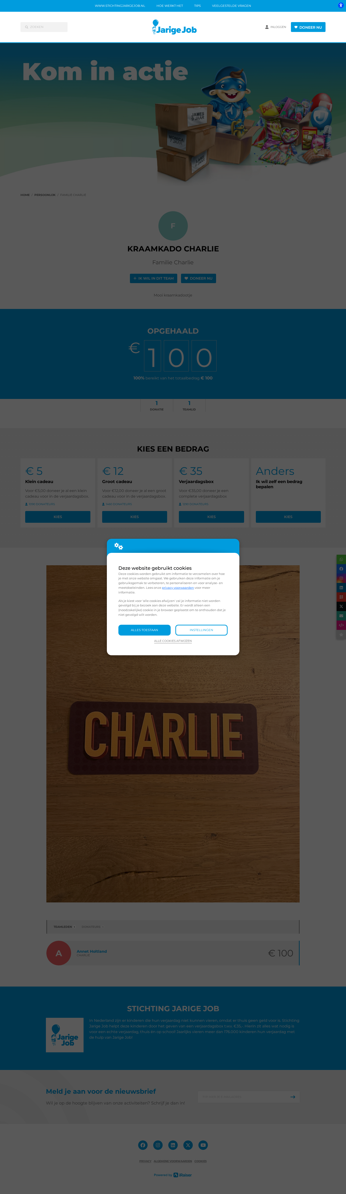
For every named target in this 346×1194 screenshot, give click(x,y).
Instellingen (201, 630)
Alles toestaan (144, 630)
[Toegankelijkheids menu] (341, 5)
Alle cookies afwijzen (173, 641)
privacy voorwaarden (178, 587)
